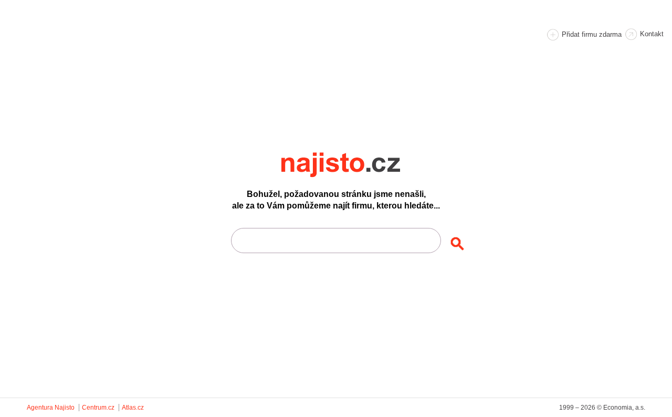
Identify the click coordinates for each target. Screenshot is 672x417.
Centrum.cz (98, 407)
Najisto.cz (354, 165)
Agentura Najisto (51, 407)
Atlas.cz (133, 407)
